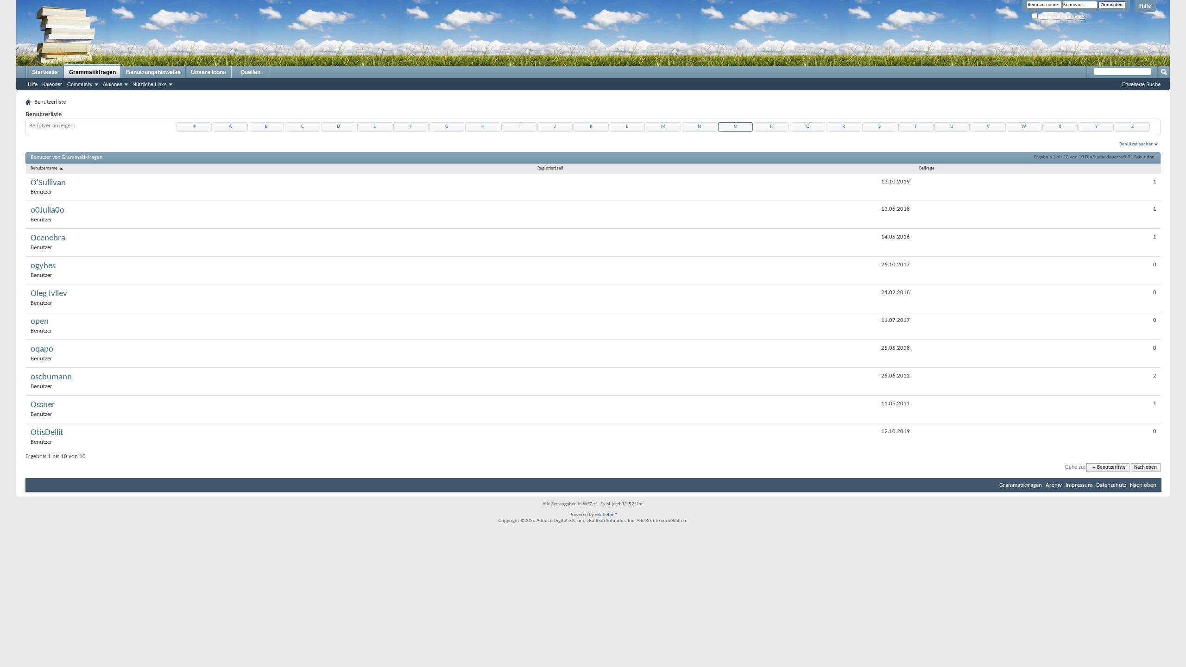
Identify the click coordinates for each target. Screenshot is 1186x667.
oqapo (42, 349)
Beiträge (926, 168)
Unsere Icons (208, 72)
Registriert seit (550, 168)
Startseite (45, 72)
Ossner (43, 405)
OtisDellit (47, 432)
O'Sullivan (48, 183)
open (40, 321)
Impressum (1079, 485)
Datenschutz (1111, 485)
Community (80, 84)
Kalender (52, 84)
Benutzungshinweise (153, 72)
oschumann (51, 377)
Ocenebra (48, 238)
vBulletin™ (606, 514)
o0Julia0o (47, 210)
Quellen (250, 72)
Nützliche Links (149, 84)
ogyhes (43, 266)
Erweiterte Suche (1141, 84)
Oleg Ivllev (49, 293)
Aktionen (112, 84)
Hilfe (1145, 6)
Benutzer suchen (1136, 144)
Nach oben (1145, 467)
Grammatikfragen (92, 72)
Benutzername (44, 168)
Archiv (1054, 485)
